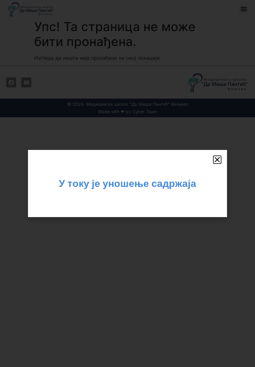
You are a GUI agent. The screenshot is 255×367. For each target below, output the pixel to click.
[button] (217, 159)
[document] (127, 183)
